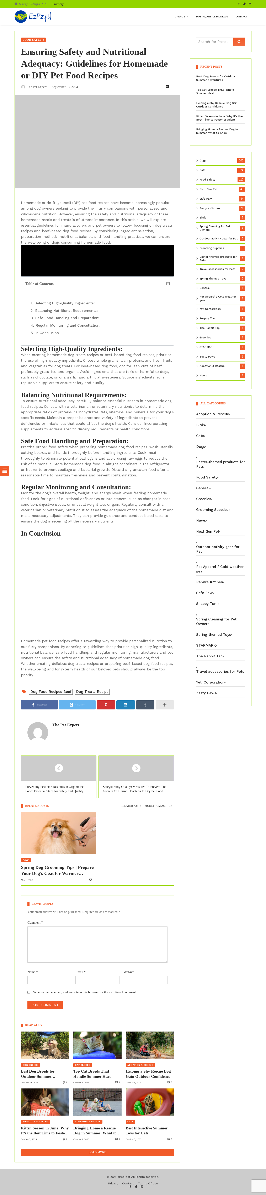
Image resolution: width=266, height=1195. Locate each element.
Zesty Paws (207, 356)
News (203, 375)
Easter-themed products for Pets (218, 258)
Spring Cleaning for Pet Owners (215, 228)
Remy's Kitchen (210, 208)
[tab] (131, 806)
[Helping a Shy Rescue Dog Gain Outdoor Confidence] (150, 1045)
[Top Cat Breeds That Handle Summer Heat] (97, 1045)
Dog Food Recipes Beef (50, 692)
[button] (168, 284)
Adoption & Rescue (140, 1065)
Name (32, 972)
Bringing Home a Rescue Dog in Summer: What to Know (95, 1131)
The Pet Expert (65, 725)
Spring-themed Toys (213, 278)
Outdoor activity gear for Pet (219, 238)
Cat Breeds (82, 1065)
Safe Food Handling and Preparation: (67, 318)
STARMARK (207, 347)
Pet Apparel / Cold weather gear (218, 298)
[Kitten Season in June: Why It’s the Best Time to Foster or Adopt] (45, 1102)
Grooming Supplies (212, 248)
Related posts (131, 805)
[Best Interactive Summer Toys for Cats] (150, 1102)
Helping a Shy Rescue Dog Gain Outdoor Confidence (148, 1073)
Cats (130, 1122)
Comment (35, 922)
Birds (203, 217)
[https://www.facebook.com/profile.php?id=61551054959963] (239, 4)
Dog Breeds (30, 1065)
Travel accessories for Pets (217, 269)
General (205, 287)
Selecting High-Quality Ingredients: (65, 303)
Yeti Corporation (210, 308)
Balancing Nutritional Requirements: (66, 311)
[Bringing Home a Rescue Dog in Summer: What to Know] (97, 1102)
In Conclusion (47, 333)
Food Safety (33, 39)
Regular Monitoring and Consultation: (68, 325)
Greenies (205, 337)
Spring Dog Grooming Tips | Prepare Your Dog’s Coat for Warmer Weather (57, 870)
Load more (97, 1152)
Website (129, 972)
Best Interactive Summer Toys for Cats (146, 1130)
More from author (158, 805)
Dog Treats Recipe (92, 692)
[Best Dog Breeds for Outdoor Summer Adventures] (45, 1045)
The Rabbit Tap (210, 328)
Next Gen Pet (209, 189)
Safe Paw (206, 198)
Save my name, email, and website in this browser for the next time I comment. (85, 992)
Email (80, 972)
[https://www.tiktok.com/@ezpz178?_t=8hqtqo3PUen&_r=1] (244, 4)
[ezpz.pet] (34, 16)
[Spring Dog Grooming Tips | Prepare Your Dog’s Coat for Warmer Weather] (58, 833)
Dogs (26, 860)
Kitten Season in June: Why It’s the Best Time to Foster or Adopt (45, 1131)
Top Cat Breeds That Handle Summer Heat (92, 1073)
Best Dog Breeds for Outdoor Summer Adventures (38, 1074)
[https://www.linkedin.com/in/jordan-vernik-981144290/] (250, 4)
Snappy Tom (208, 318)
